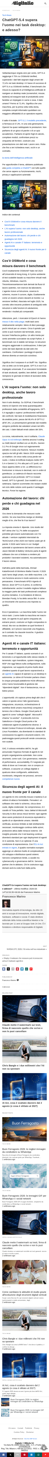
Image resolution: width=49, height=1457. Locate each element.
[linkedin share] (22, 969)
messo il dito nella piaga (13, 322)
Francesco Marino (14, 896)
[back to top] (44, 1448)
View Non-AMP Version (30, 1438)
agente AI (9, 674)
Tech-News (16, 10)
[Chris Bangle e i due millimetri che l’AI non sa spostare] (24, 1049)
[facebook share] (3, 969)
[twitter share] (8, 968)
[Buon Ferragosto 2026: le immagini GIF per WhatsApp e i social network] (24, 1176)
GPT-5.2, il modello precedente (32, 120)
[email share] (12, 969)
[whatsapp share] (26, 969)
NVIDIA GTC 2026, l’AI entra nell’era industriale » (27, 949)
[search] (45, 3)
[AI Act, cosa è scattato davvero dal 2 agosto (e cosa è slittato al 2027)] (24, 1086)
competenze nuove (11, 779)
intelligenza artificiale (12, 1237)
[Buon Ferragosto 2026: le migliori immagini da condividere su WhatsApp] (24, 1129)
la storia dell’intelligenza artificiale (17, 158)
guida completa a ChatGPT (18, 168)
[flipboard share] (31, 969)
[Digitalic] (23, 3)
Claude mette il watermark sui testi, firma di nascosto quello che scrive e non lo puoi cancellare (22, 1028)
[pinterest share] (17, 969)
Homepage (6, 10)
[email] (17, 1454)
